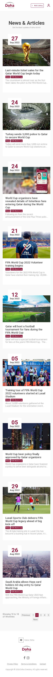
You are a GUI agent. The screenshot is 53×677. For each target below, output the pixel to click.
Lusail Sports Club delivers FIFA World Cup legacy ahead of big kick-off (24, 521)
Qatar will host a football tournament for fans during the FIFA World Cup (23, 329)
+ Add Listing (37, 6)
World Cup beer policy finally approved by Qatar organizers (23, 456)
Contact (43, 664)
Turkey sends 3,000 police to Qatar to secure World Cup (26, 136)
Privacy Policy (12, 664)
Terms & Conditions (29, 664)
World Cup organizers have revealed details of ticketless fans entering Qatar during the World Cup (25, 203)
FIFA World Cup (16, 77)
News (8, 77)
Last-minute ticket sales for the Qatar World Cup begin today (24, 72)
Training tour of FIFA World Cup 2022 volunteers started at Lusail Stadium (25, 393)
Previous (26, 615)
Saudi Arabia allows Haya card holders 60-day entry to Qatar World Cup (23, 585)
